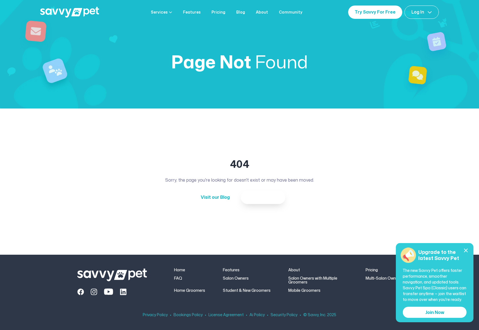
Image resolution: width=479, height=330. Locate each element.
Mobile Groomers (304, 290)
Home (179, 270)
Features (192, 12)
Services (159, 12)
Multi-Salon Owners (384, 278)
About (262, 12)
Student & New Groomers (247, 290)
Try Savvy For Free (375, 12)
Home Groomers (189, 290)
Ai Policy (257, 315)
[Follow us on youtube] (108, 291)
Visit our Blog (215, 197)
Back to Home (263, 197)
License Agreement (226, 315)
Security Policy (284, 315)
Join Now (434, 312)
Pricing (218, 12)
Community (290, 12)
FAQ (178, 278)
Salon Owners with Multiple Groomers (312, 280)
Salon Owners (236, 278)
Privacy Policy (155, 315)
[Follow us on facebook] (80, 291)
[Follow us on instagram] (94, 291)
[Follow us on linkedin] (123, 291)
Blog (240, 12)
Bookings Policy (188, 315)
